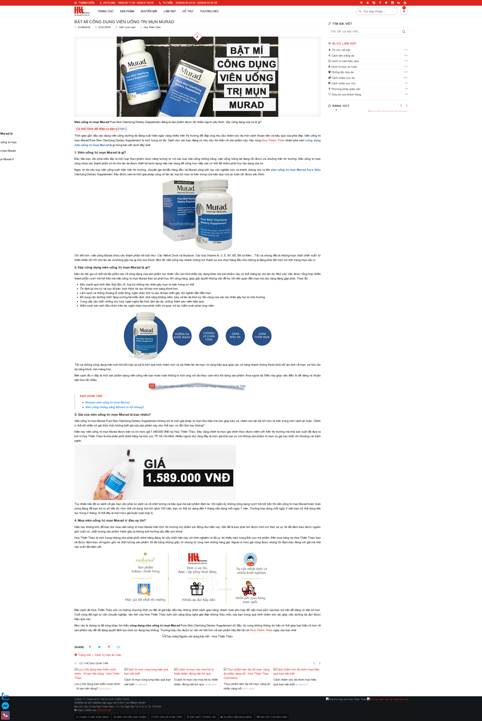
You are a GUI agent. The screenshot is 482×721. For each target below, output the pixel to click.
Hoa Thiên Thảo (152, 27)
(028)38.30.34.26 (185, 2)
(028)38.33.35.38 (207, 2)
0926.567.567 (104, 710)
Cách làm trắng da (342, 55)
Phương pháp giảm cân (345, 89)
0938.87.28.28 (145, 2)
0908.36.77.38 (126, 2)
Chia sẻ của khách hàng (346, 94)
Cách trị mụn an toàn (343, 66)
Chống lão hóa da (342, 72)
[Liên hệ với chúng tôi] (5, 715)
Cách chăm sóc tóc (343, 83)
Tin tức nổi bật (340, 50)
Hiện (122, 128)
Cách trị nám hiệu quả (344, 61)
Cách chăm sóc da (343, 77)
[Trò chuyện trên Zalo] (5, 696)
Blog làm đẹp (344, 43)
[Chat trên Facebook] (5, 706)
